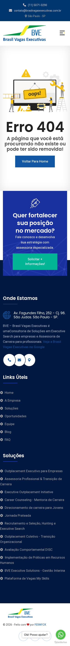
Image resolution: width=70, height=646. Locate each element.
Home (9, 392)
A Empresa (12, 400)
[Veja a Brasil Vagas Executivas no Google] (29, 360)
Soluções (11, 408)
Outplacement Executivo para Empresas (34, 471)
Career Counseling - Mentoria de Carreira (34, 499)
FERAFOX (40, 625)
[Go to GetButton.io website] (60, 642)
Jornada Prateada (18, 515)
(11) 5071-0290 (37, 5)
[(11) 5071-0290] (9, 360)
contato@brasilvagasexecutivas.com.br (37, 11)
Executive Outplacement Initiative (29, 492)
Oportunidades (15, 416)
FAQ (7, 439)
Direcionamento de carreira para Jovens (34, 507)
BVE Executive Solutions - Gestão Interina (35, 570)
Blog (8, 431)
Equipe (9, 424)
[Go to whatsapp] (61, 635)
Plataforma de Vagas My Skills (27, 578)
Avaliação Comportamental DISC (28, 549)
